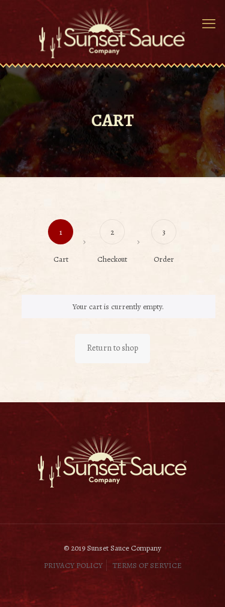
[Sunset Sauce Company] (112, 31)
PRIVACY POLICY (73, 565)
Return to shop (112, 348)
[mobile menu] (209, 24)
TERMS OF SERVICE (147, 565)
